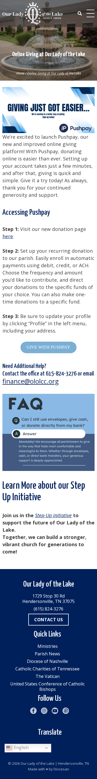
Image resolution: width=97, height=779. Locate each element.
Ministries (47, 646)
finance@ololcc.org (30, 381)
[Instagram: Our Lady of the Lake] (44, 710)
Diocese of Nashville (47, 661)
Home (20, 73)
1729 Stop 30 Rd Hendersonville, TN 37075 (48, 598)
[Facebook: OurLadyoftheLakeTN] (33, 710)
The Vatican (48, 676)
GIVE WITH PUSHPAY (48, 347)
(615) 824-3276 (48, 609)
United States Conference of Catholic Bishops (47, 686)
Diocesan (61, 769)
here (7, 236)
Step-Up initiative (53, 515)
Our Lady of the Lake (37, 763)
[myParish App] (66, 710)
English (21, 748)
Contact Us (48, 620)
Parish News (47, 653)
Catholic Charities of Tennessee (47, 668)
